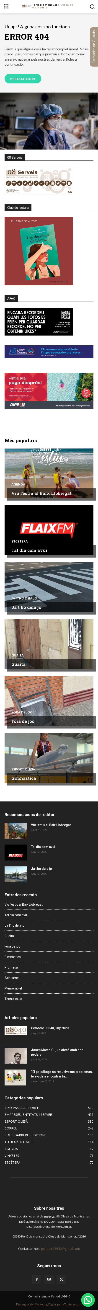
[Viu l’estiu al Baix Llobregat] (49, 473)
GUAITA (17, 655)
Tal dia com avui (29, 550)
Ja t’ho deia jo (26, 607)
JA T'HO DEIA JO (24, 598)
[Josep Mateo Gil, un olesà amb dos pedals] (16, 1056)
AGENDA (18, 484)
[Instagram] (49, 1279)
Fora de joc (22, 721)
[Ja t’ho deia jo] (49, 587)
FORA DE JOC (21, 712)
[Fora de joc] (49, 701)
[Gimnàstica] (49, 758)
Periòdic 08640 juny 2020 (50, 1028)
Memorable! (13, 988)
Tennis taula (13, 999)
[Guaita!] (49, 644)
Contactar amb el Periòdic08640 (49, 1296)
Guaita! (18, 664)
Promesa (11, 967)
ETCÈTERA (19, 541)
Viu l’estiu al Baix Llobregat (41, 493)
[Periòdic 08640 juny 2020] (16, 1030)
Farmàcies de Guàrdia (94, 47)
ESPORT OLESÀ (23, 769)
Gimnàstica (23, 778)
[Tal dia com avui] (49, 530)
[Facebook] (36, 1279)
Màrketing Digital (46, 1304)
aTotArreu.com (72, 1304)
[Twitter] (61, 1279)
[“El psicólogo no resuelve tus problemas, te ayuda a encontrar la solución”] (15, 1077)
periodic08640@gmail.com (60, 1248)
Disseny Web (25, 1304)
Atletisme (12, 978)
